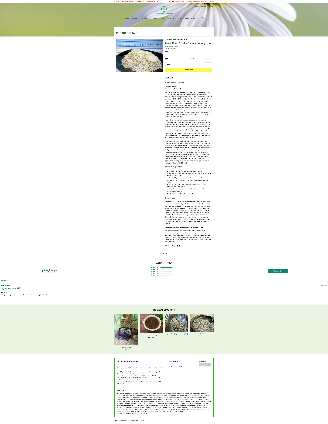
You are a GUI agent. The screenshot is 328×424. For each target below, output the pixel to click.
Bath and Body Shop (189, 18)
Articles (180, 366)
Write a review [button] (277, 271)
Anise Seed (202, 334)
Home (126, 18)
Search (171, 364)
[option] (139, 55)
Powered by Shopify (139, 420)
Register (203, 6)
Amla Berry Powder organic (151, 335)
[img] (5, 285)
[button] (169, 47)
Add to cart (188, 70)
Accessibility (191, 364)
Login (197, 6)
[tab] (164, 254)
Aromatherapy (169, 18)
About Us (181, 364)
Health (145, 18)
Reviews (164, 254)
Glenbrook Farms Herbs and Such (176, 39)
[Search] (203, 18)
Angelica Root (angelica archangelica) (177, 334)
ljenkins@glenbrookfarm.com (196, 1)
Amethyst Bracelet (126, 347)
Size (166, 59)
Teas (155, 18)
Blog (170, 366)
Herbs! (135, 18)
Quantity (168, 64)
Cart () (211, 6)
